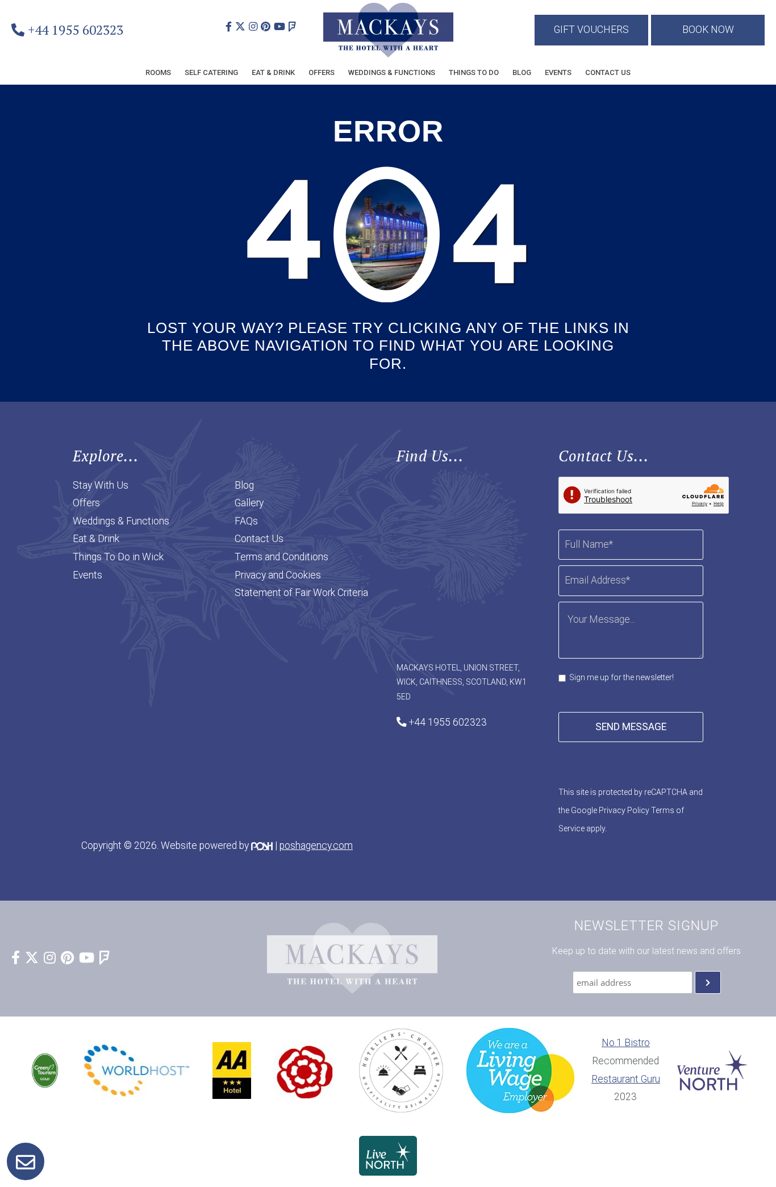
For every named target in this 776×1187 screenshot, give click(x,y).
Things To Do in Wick (118, 557)
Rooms (158, 72)
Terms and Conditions (281, 557)
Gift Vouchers (591, 29)
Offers (321, 72)
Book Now (708, 29)
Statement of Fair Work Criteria (301, 592)
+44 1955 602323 (75, 30)
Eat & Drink (273, 72)
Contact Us (608, 72)
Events (558, 72)
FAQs (246, 521)
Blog (521, 72)
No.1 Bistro (626, 1042)
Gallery (249, 503)
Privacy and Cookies (278, 575)
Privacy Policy (624, 810)
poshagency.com (316, 845)
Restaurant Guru (625, 1079)
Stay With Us (100, 485)
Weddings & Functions (391, 72)
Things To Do (474, 72)
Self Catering (211, 72)
